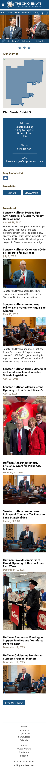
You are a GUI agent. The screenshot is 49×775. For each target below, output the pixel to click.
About (24, 745)
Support (24, 755)
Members (24, 729)
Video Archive (24, 748)
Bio (29, 12)
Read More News (14, 702)
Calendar (24, 740)
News (10, 12)
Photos (17, 12)
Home (3, 12)
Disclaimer (24, 752)
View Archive (31, 192)
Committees (24, 736)
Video (24, 12)
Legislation (24, 733)
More (35, 12)
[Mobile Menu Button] (3, 5)
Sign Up (12, 192)
